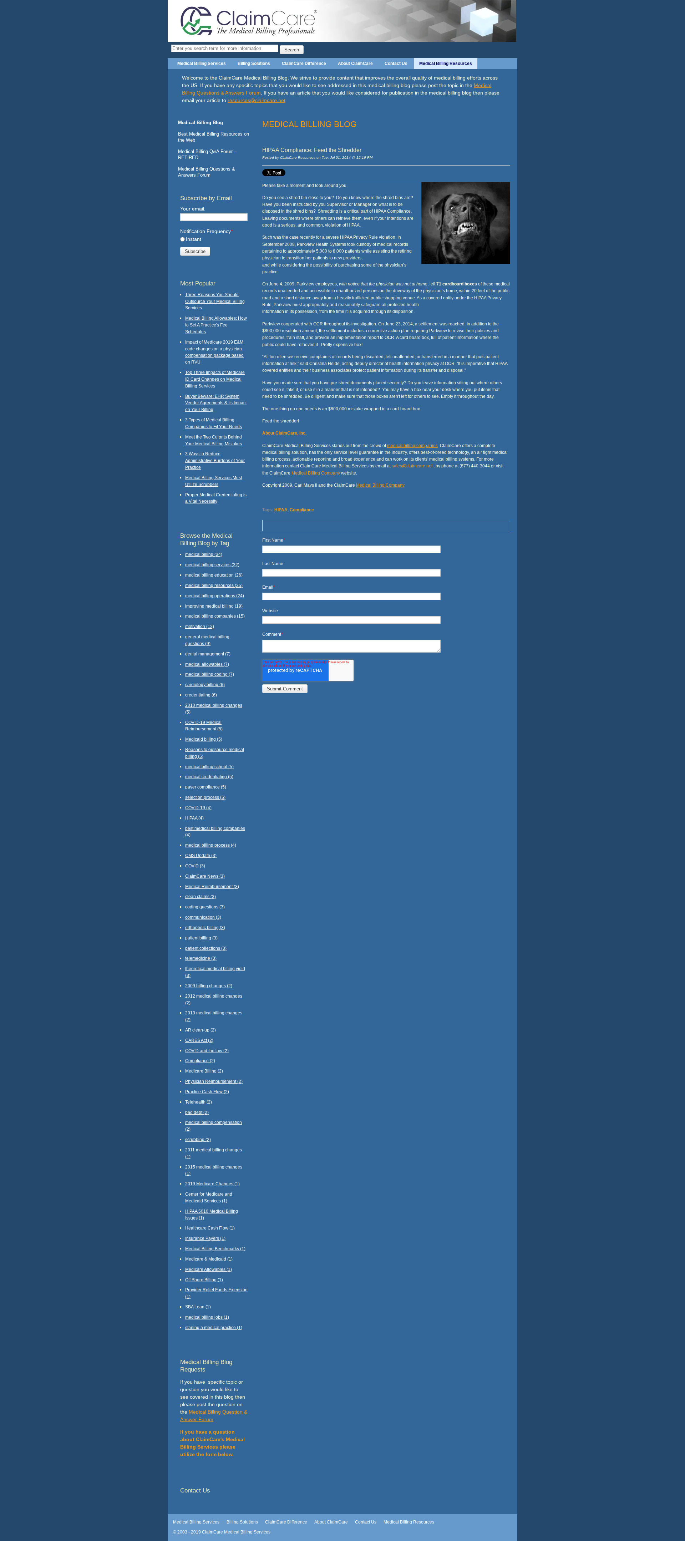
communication (203, 917)
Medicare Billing (204, 1071)
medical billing (203, 554)
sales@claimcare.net (412, 465)
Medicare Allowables (208, 1269)
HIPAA (281, 509)
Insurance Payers (205, 1238)
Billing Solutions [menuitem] (254, 63)
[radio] (214, 239)
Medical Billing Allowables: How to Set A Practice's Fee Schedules (216, 325)
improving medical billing (214, 606)
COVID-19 (198, 807)
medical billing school (209, 766)
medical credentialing (209, 776)
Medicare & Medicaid (209, 1259)
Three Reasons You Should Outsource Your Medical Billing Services (215, 301)
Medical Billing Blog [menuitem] (200, 122)
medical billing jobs (207, 1317)
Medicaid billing (203, 739)
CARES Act (199, 1040)
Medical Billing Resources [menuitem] (445, 63)
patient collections (206, 948)
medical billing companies (412, 445)
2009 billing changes (208, 985)
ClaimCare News (205, 876)
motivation (199, 626)
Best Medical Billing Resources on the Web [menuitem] (213, 137)
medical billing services (212, 564)
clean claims (200, 896)
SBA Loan (198, 1306)
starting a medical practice (213, 1327)
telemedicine (201, 958)
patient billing (201, 938)
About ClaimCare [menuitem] (355, 63)
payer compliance (205, 787)
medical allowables (207, 664)
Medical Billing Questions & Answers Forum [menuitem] (206, 172)
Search (291, 49)
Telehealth (198, 1102)
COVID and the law (207, 1050)
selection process (205, 797)
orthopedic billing (205, 927)
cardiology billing (205, 684)
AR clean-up (200, 1030)
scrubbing (198, 1139)
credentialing (201, 695)
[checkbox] (214, 239)
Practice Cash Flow (207, 1091)
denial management (207, 654)
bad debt (197, 1112)
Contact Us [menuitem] (396, 63)
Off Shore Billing (204, 1279)
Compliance (302, 509)
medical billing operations (214, 595)
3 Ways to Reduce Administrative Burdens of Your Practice (215, 460)
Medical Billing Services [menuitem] (201, 63)
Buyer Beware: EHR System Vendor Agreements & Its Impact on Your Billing (216, 403)
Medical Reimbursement (212, 886)
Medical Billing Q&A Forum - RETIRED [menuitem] (207, 154)
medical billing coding (209, 674)
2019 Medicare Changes (212, 1183)
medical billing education (214, 575)
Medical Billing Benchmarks (215, 1248)
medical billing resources (214, 585)
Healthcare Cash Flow (210, 1228)
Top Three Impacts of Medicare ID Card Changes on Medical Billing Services (215, 379)
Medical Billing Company (315, 473)
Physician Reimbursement (214, 1081)
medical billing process (210, 845)
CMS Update (201, 855)
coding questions (205, 906)
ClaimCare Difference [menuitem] (304, 63)
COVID (195, 865)
